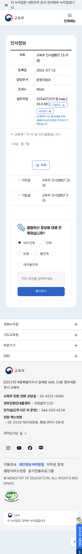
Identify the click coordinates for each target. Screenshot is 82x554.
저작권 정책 (55, 464)
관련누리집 (11, 324)
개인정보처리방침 (31, 464)
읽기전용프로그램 (41, 471)
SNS (7, 356)
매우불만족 (30, 265)
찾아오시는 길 (13, 433)
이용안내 (10, 464)
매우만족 (29, 243)
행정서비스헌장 (15, 471)
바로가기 (9, 345)
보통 (26, 254)
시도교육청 (11, 335)
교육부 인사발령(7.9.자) (55, 198)
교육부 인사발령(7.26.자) (56, 183)
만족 (49, 243)
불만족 (44, 254)
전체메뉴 (70, 21)
